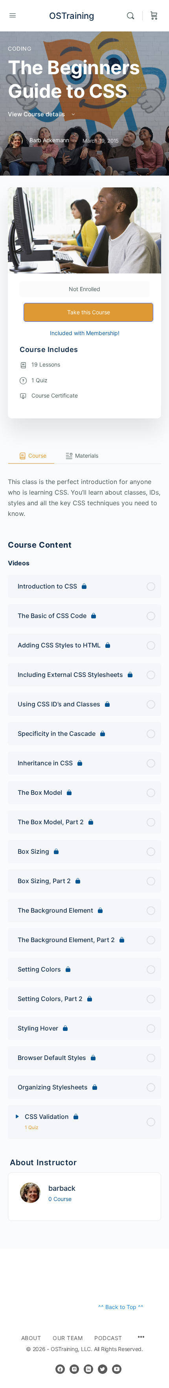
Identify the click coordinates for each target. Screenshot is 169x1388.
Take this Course (88, 312)
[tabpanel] (84, 491)
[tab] (31, 456)
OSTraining (71, 16)
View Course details (37, 114)
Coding (19, 48)
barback (61, 1188)
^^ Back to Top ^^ (120, 1307)
